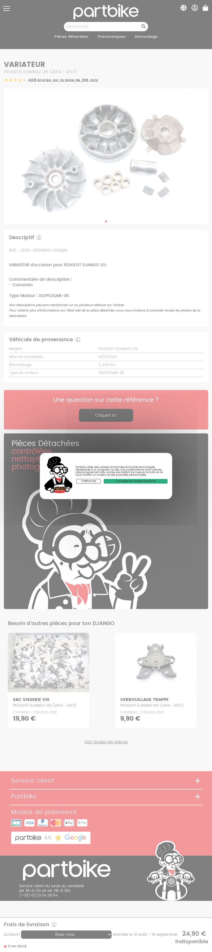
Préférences (88, 481)
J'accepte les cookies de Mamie (136, 481)
